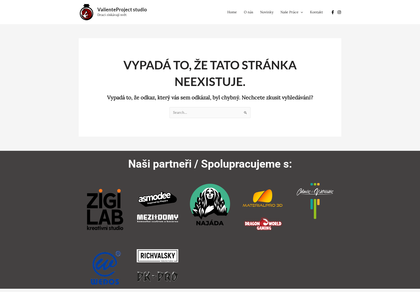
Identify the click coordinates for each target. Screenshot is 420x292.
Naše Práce (289, 12)
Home (232, 12)
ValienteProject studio (122, 9)
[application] (301, 12)
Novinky (266, 12)
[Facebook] (333, 12)
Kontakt (316, 12)
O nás (248, 12)
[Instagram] (339, 12)
